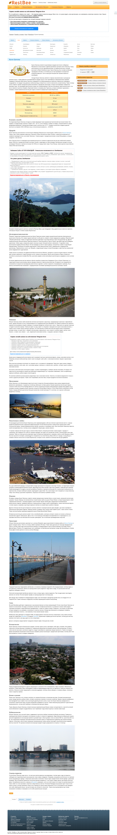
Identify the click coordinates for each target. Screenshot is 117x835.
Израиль (25, 46)
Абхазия (11, 44)
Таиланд (25, 54)
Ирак (78, 46)
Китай (51, 48)
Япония (79, 54)
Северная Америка (57, 7)
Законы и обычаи (31, 828)
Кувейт (65, 48)
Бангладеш (52, 44)
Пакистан (12, 52)
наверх (11, 793)
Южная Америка (27, 7)
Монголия (39, 50)
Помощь (76, 816)
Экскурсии (61, 821)
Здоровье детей (62, 824)
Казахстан (25, 48)
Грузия (11, 46)
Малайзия (31, 34)
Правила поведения (15, 819)
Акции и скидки (30, 827)
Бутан (78, 44)
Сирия (92, 52)
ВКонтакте (21, 799)
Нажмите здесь (60, 802)
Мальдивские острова (28, 50)
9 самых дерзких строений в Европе (97, 83)
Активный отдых (62, 819)
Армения (39, 44)
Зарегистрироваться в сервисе (20, 354)
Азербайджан (26, 44)
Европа (17, 7)
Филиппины (66, 54)
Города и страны (42, 2)
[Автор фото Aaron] (42, 660)
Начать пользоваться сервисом (24, 28)
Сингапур (79, 52)
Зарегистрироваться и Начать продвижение (24, 175)
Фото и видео (30, 822)
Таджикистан (12, 54)
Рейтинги (29, 824)
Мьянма (52, 50)
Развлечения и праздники (64, 825)
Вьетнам (93, 44)
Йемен (92, 46)
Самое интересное (31, 817)
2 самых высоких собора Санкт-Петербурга (94, 85)
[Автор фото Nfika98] (42, 461)
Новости (35, 2)
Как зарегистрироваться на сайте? (80, 818)
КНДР (11, 48)
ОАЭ (78, 50)
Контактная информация (17, 825)
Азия (10, 7)
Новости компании (31, 825)
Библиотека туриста (52, 2)
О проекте (13, 816)
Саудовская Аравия (68, 52)
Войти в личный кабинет (100, 2)
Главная (11, 34)
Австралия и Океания (42, 7)
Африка (68, 7)
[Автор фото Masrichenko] (42, 292)
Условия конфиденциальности (18, 824)
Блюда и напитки (62, 817)
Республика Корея (41, 52)
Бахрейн (66, 44)
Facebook (28, 799)
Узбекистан (52, 54)
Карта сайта (14, 817)
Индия (38, 46)
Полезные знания (82, 80)
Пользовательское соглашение (15, 821)
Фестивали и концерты (32, 819)
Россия (51, 52)
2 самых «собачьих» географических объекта (99, 80)
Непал (65, 50)
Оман (92, 50)
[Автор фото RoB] (42, 202)
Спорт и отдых (30, 821)
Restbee (14, 799)
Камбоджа (39, 48)
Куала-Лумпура (67, 132)
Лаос (78, 48)
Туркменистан (40, 54)
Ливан (92, 48)
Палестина (25, 52)
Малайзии (24, 616)
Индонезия (52, 46)
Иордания (66, 46)
